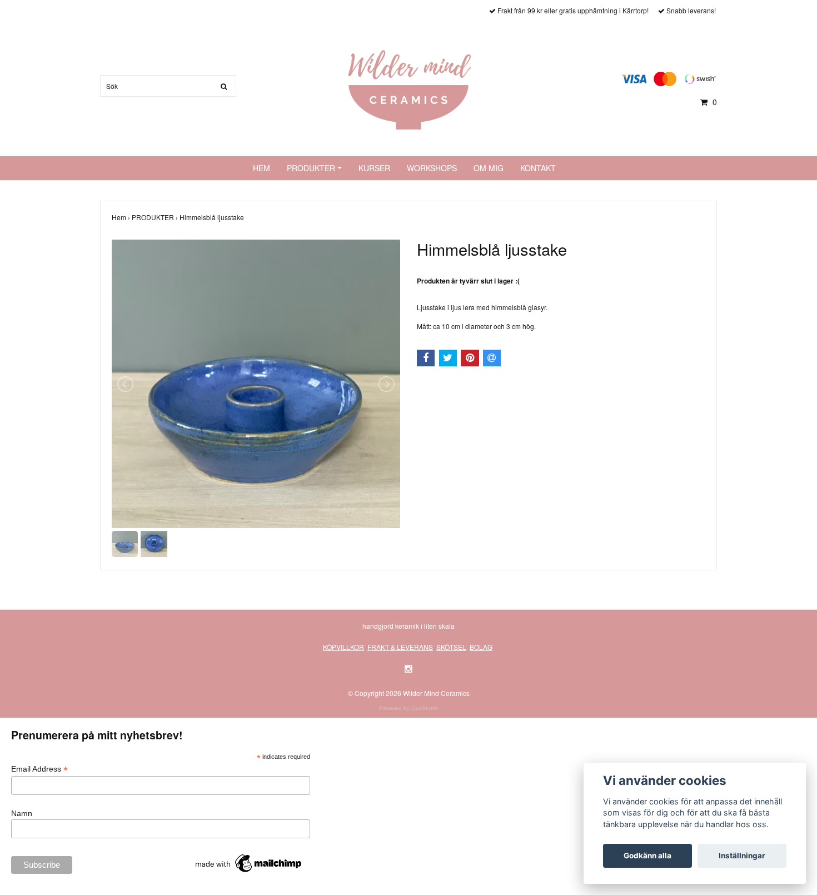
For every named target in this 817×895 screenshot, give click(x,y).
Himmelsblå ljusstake (213, 217)
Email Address (39, 769)
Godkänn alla (647, 855)
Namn (21, 813)
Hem (122, 217)
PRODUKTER (311, 167)
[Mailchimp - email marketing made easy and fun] (249, 862)
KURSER (374, 167)
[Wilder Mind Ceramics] (408, 88)
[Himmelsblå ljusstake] (256, 384)
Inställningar (742, 855)
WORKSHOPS (432, 167)
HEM (261, 167)
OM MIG (489, 167)
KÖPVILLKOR (343, 647)
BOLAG (481, 647)
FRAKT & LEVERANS (400, 647)
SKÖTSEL (451, 647)
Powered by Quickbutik (408, 708)
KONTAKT (538, 167)
